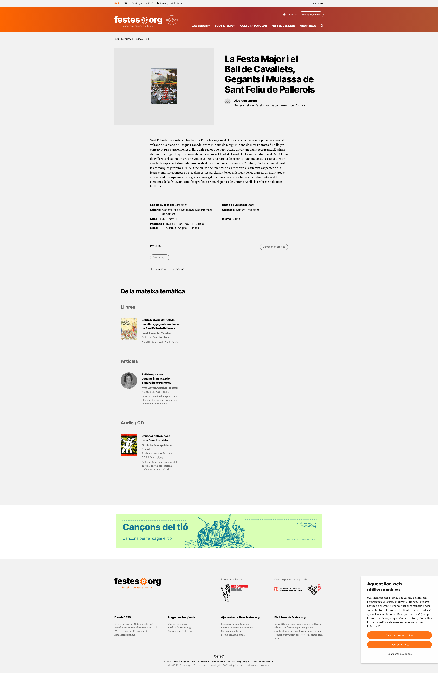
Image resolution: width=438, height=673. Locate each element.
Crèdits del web (201, 665)
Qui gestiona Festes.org (180, 631)
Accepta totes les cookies (399, 635)
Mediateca (308, 25)
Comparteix (160, 268)
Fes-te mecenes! (311, 14)
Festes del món (283, 25)
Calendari (200, 25)
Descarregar (159, 257)
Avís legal (215, 665)
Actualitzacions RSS (125, 634)
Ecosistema (224, 25)
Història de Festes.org (179, 627)
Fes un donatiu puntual (233, 634)
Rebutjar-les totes (399, 644)
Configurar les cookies (399, 653)
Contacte (265, 665)
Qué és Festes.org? (177, 623)
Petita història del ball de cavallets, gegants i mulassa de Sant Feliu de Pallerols (160, 324)
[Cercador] (322, 25)
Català (290, 14)
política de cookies (390, 622)
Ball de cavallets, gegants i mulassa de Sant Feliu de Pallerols (156, 378)
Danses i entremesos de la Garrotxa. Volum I (157, 438)
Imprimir (179, 268)
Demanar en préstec (274, 246)
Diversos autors (245, 100)
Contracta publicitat (231, 631)
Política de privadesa (232, 665)
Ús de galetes (252, 665)
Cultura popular (253, 25)
